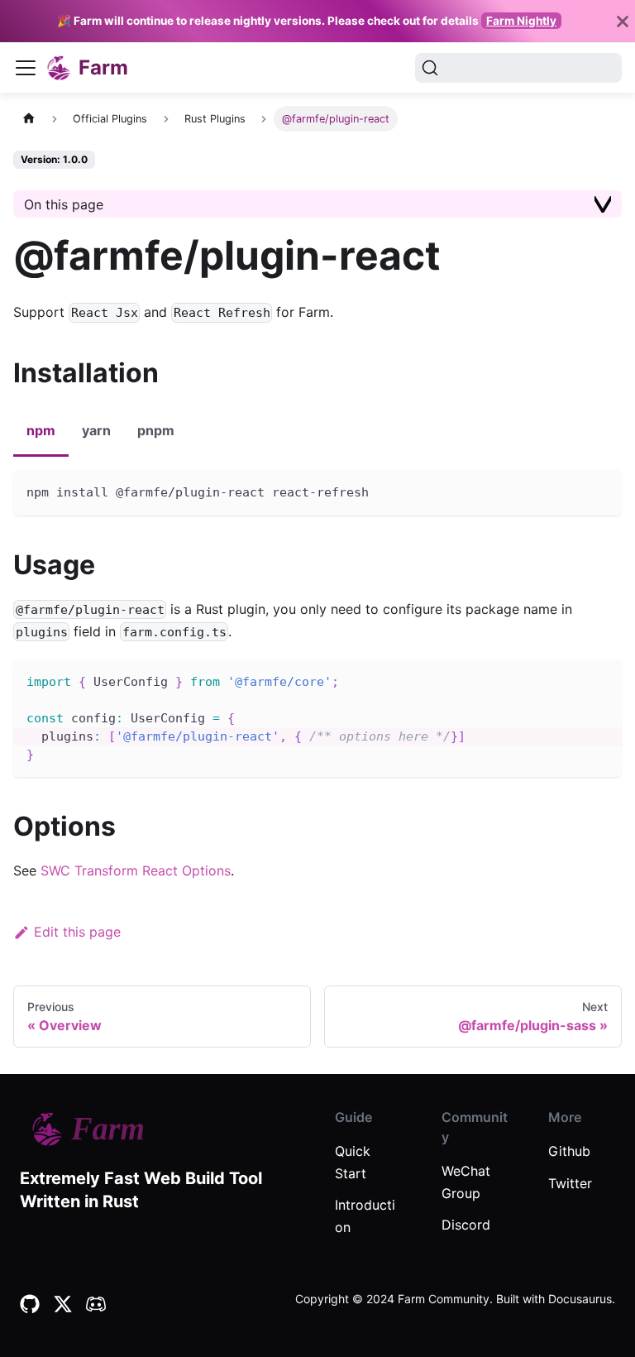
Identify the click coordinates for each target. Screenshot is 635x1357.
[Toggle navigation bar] (25, 67)
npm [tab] (40, 430)
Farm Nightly (521, 20)
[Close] (622, 21)
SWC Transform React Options (136, 870)
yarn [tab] (96, 430)
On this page (63, 204)
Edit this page (77, 931)
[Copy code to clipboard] (601, 490)
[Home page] (29, 119)
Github (569, 1151)
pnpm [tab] (155, 430)
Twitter (570, 1183)
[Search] (518, 68)
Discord (466, 1224)
